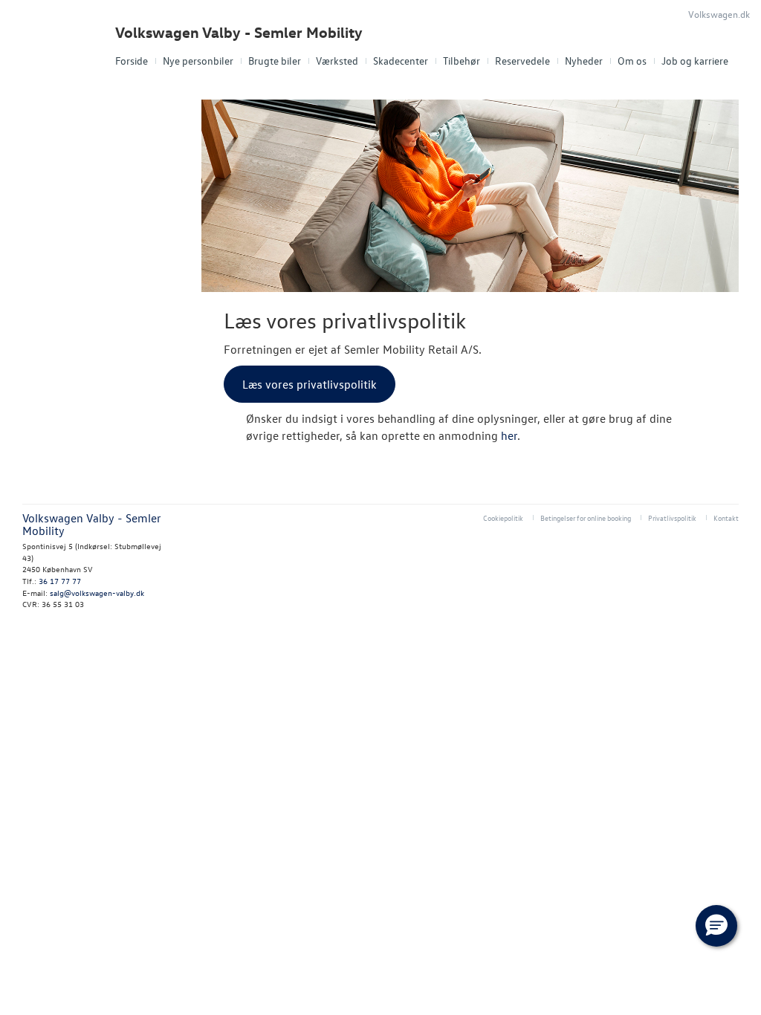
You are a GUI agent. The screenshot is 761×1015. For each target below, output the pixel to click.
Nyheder (584, 60)
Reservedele (522, 60)
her (509, 435)
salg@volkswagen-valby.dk (97, 592)
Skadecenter (400, 60)
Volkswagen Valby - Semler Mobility (239, 32)
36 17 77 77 (60, 580)
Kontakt (726, 517)
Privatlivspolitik (672, 517)
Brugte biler (274, 60)
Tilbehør (461, 60)
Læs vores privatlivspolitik (309, 384)
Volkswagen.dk (719, 13)
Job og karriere (694, 60)
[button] (716, 926)
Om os (632, 60)
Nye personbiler (198, 60)
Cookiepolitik (503, 517)
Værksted (337, 60)
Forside (131, 60)
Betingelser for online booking (585, 517)
